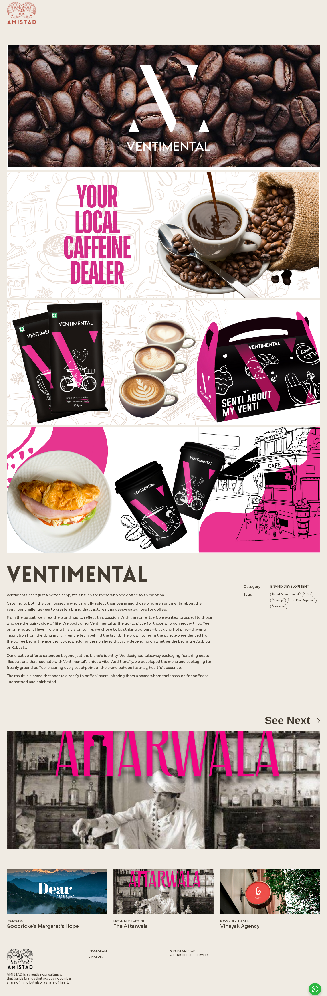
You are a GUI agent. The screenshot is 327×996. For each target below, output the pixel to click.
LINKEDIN (96, 956)
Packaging (279, 606)
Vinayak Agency (240, 926)
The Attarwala (130, 926)
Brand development (289, 587)
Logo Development (301, 600)
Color (307, 594)
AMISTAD (189, 951)
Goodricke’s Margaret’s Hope (43, 926)
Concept (278, 600)
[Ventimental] (163, 107)
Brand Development (285, 594)
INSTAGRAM (98, 951)
